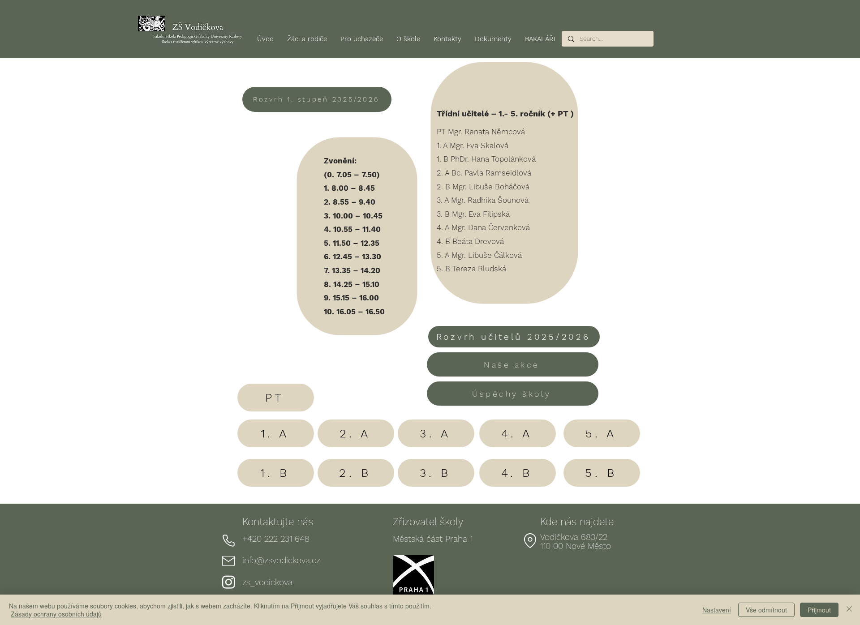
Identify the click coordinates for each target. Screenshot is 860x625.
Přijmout (819, 609)
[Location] (530, 541)
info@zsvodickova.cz (281, 560)
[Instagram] (228, 582)
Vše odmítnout (766, 609)
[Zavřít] (849, 610)
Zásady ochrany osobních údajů (56, 613)
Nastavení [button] (716, 609)
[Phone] (228, 541)
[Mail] (228, 561)
